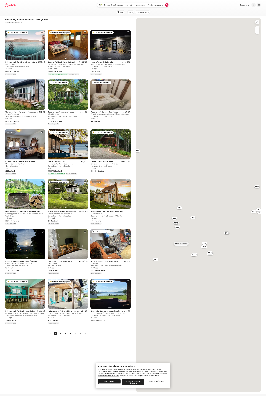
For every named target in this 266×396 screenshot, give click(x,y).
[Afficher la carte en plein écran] (257, 22)
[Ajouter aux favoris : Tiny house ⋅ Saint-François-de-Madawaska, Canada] (42, 82)
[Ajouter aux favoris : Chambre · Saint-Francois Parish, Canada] (42, 132)
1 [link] (55, 333)
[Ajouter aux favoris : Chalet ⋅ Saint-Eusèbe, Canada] (127, 132)
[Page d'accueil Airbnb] (10, 5)
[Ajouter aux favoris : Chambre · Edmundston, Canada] (85, 231)
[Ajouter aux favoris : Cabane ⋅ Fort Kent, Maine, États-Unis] (85, 32)
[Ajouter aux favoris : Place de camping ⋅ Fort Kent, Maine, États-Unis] (42, 181)
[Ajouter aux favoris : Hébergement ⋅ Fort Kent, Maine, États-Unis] (127, 181)
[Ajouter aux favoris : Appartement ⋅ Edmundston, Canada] (127, 82)
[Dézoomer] (257, 28)
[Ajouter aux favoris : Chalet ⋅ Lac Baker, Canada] (85, 132)
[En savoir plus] (21, 22)
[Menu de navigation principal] (259, 5)
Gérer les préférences (156, 381)
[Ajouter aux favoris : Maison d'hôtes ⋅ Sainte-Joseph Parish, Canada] (85, 181)
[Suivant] (85, 333)
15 (80, 333)
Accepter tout (109, 381)
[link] (50, 333)
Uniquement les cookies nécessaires (133, 382)
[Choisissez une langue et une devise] (253, 5)
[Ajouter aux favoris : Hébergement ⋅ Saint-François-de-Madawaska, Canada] (42, 32)
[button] (14, 71)
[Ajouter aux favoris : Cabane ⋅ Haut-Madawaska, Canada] (85, 82)
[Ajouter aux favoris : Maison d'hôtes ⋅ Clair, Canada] (127, 32)
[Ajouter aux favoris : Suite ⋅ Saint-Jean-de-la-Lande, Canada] (127, 281)
